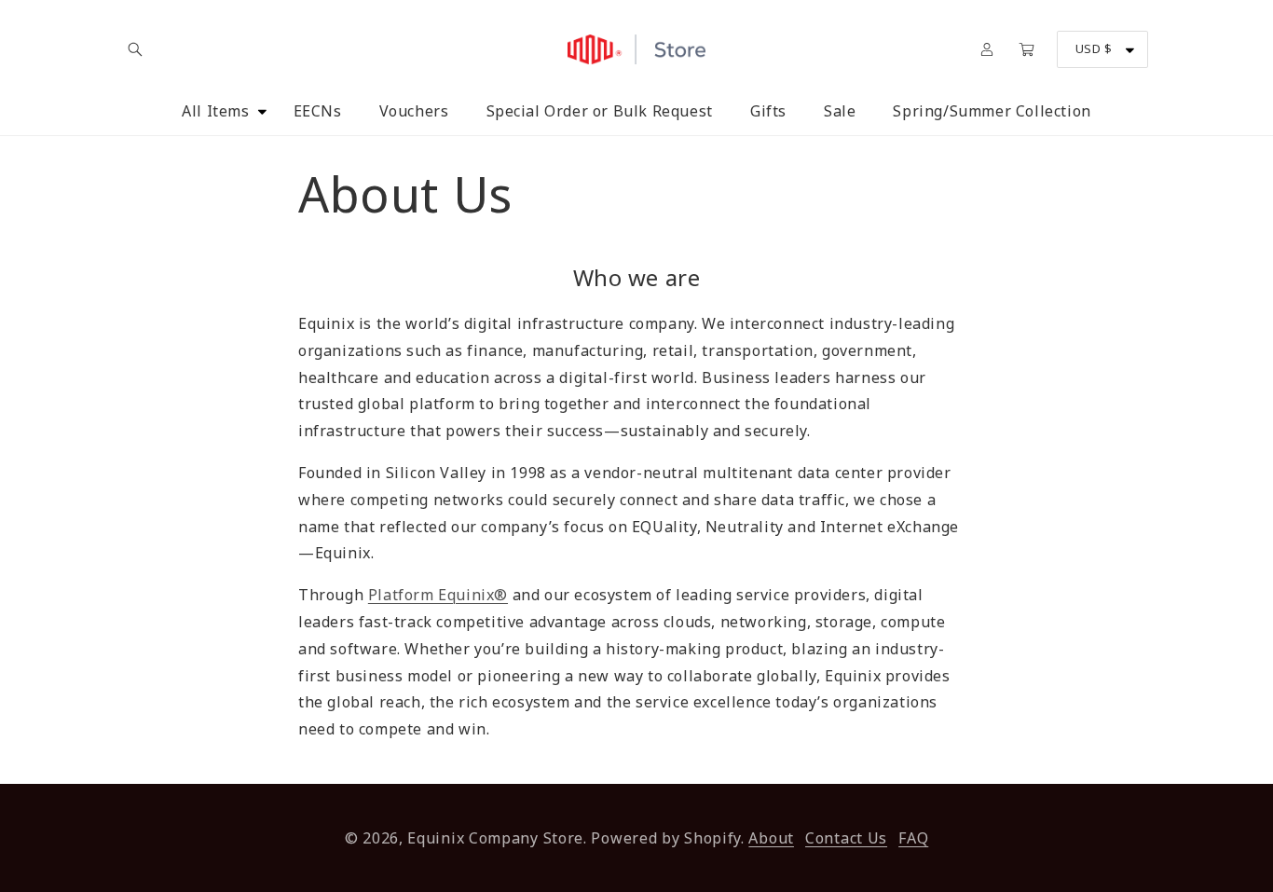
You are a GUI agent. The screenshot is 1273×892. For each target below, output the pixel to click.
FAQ (913, 838)
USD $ (1093, 48)
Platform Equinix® (438, 594)
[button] (135, 49)
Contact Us (846, 838)
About (771, 838)
